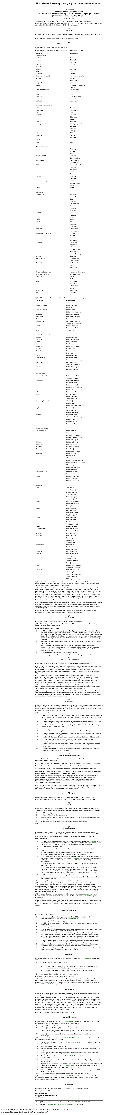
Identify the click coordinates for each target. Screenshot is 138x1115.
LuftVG (56, 871)
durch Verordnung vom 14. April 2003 (59, 1104)
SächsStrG (76, 858)
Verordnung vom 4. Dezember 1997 (67, 1102)
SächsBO (93, 841)
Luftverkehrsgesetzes (47, 871)
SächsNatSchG (71, 23)
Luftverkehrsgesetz (69, 1065)
